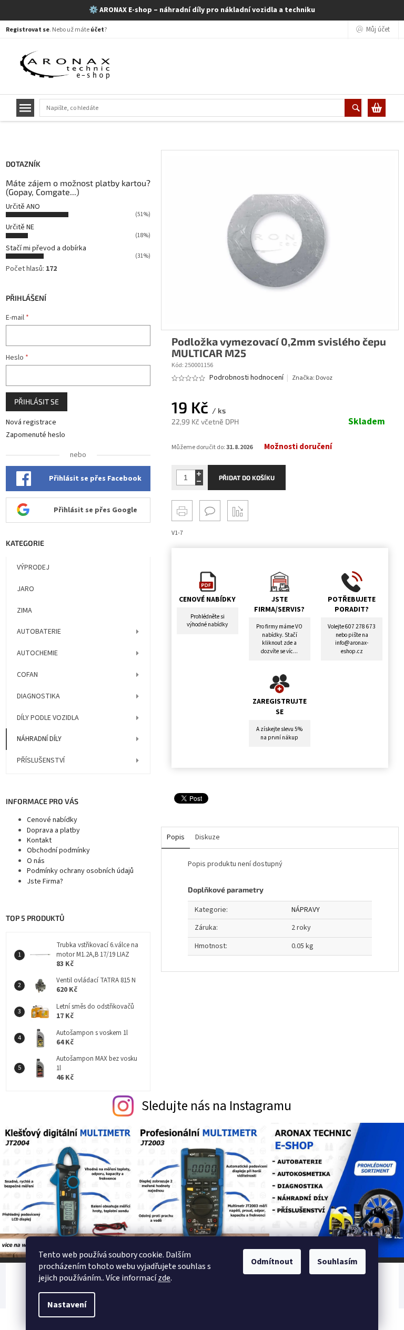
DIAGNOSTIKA (38, 696)
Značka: (312, 377)
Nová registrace (31, 423)
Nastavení (66, 1305)
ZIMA (24, 610)
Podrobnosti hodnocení (246, 378)
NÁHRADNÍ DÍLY (39, 739)
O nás (36, 861)
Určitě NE (20, 227)
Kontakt (39, 840)
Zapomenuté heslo (35, 435)
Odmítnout (272, 1261)
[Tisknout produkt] (182, 510)
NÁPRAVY (305, 910)
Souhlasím (337, 1261)
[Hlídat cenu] (237, 510)
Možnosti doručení (298, 447)
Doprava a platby (53, 830)
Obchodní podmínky (58, 850)
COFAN (27, 674)
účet (97, 29)
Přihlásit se (36, 401)
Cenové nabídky (52, 820)
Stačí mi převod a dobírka (46, 248)
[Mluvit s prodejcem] (209, 510)
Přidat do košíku (247, 477)
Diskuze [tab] (207, 837)
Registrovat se (27, 29)
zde (164, 1278)
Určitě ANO (23, 206)
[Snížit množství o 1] (199, 481)
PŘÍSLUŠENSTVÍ (41, 760)
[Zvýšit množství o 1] (199, 474)
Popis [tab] (176, 837)
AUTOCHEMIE (37, 653)
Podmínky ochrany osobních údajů (80, 871)
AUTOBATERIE (39, 631)
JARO (25, 589)
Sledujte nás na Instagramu (216, 1106)
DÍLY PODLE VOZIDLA (48, 718)
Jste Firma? (45, 881)
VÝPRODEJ (33, 567)
